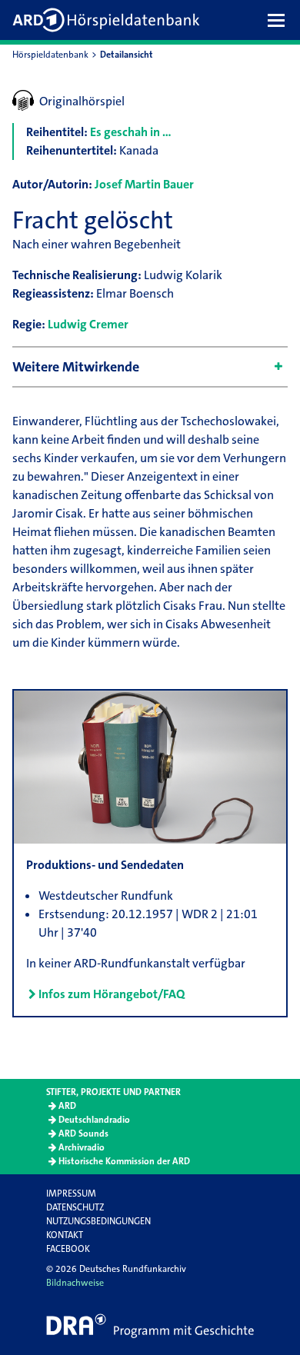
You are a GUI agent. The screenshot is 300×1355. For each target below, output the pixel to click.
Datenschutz (75, 1207)
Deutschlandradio (94, 1120)
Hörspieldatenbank (50, 54)
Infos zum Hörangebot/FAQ (111, 994)
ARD (67, 1106)
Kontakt (64, 1235)
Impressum (71, 1193)
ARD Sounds (83, 1133)
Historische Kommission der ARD (124, 1161)
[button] (280, 20)
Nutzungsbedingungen (98, 1221)
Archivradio (81, 1147)
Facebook (68, 1249)
